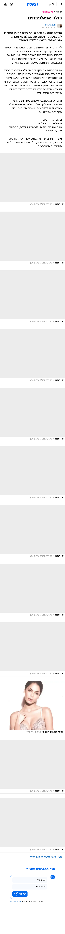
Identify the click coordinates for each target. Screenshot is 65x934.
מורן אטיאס (56, 857)
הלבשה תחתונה (43, 857)
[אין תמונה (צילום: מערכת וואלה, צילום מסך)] (32, 180)
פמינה (32, 857)
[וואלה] (32, 4)
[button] (51, 4)
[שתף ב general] (5, 4)
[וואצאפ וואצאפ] (11, 4)
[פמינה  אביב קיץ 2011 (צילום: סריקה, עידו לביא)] (32, 708)
